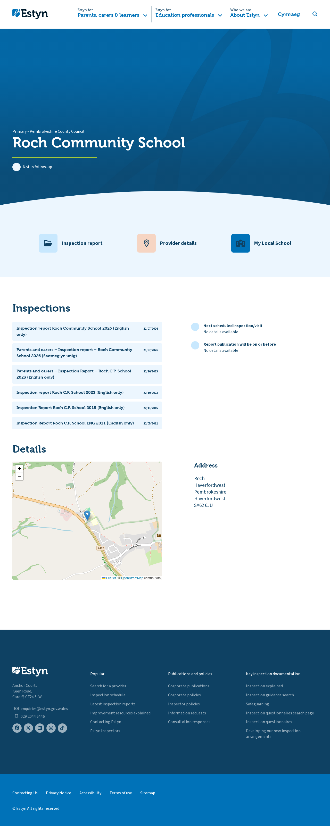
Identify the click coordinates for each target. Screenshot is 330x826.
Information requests (187, 713)
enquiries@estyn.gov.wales (44, 709)
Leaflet (110, 577)
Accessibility (90, 793)
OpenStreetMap (132, 577)
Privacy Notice (58, 793)
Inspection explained (264, 686)
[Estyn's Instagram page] (51, 728)
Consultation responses (189, 722)
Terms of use (121, 793)
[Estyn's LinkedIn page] (40, 728)
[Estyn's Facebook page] (17, 728)
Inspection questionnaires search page (280, 713)
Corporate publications (188, 686)
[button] (113, 14)
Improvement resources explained (120, 713)
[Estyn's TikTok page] (62, 728)
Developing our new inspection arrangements (273, 733)
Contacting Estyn (105, 722)
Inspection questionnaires (269, 722)
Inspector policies (184, 704)
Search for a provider (108, 686)
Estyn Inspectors (105, 731)
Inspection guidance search (270, 695)
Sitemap (147, 793)
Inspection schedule (108, 695)
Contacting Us (25, 793)
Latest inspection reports (113, 704)
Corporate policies (184, 695)
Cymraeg (289, 14)
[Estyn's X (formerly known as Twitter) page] (28, 728)
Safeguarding (257, 704)
